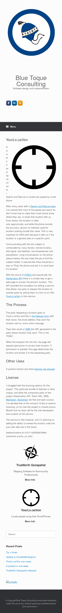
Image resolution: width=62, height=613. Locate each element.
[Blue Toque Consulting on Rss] (20, 103)
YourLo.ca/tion (13, 296)
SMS (28, 329)
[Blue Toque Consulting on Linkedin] (14, 103)
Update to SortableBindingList (21, 557)
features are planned (44, 369)
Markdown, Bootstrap (16, 399)
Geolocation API (14, 278)
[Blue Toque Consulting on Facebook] (8, 103)
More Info (30, 479)
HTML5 (28, 274)
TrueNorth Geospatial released (21, 570)
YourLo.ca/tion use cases (18, 561)
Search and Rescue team (43, 206)
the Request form (40, 316)
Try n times (11, 552)
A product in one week (17, 566)
